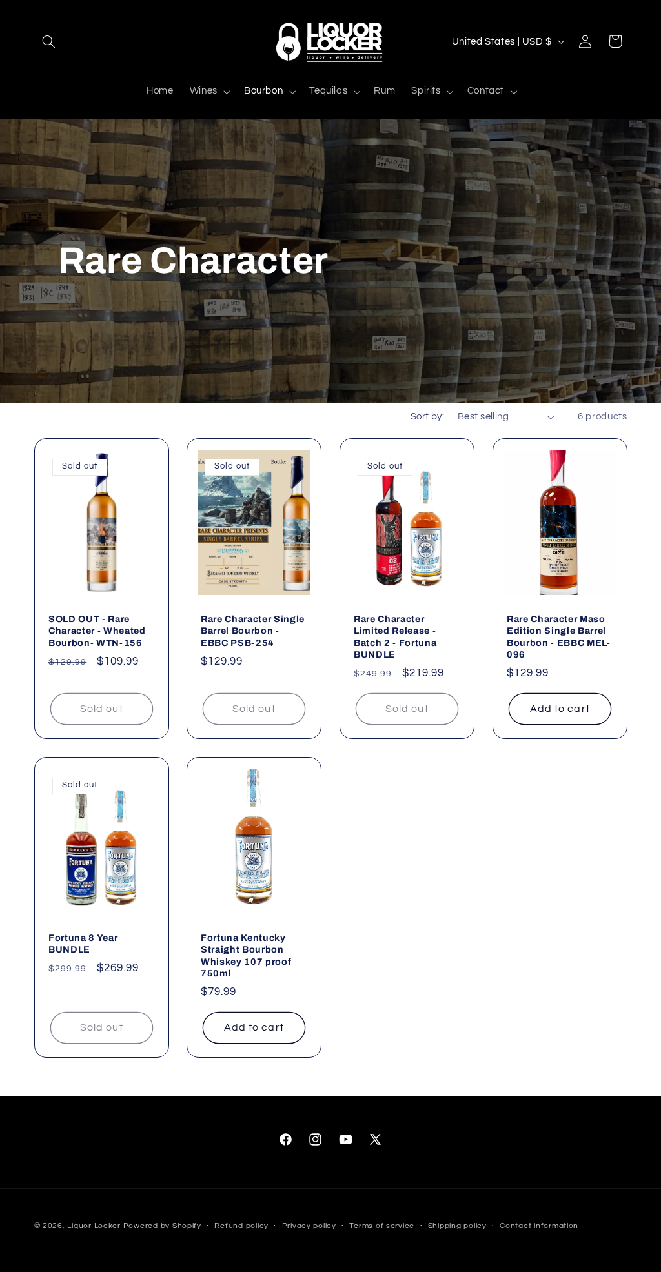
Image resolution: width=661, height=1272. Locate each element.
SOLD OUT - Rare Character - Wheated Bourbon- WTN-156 (97, 631)
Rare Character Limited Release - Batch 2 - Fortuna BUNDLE (395, 637)
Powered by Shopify (162, 1225)
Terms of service (381, 1225)
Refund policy (241, 1225)
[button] (49, 41)
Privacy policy (309, 1225)
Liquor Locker (94, 1225)
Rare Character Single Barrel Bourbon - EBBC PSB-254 (253, 631)
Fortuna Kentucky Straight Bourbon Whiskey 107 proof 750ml (246, 955)
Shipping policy (457, 1225)
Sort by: (427, 416)
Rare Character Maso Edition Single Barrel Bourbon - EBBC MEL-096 (559, 637)
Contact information (539, 1225)
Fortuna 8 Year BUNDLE (82, 943)
